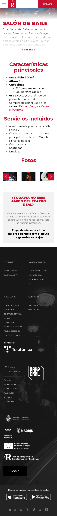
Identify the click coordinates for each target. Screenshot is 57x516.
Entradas (47, 4)
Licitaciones (9, 401)
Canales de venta (11, 271)
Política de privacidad (13, 327)
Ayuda (15, 471)
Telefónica (18, 348)
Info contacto (34, 305)
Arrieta (18, 109)
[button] (6, 176)
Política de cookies (12, 331)
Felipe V (24, 106)
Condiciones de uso (12, 305)
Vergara (35, 106)
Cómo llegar (33, 310)
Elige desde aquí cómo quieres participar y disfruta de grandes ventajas (28, 234)
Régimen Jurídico (11, 389)
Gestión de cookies (11, 335)
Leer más (28, 49)
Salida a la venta (11, 275)
